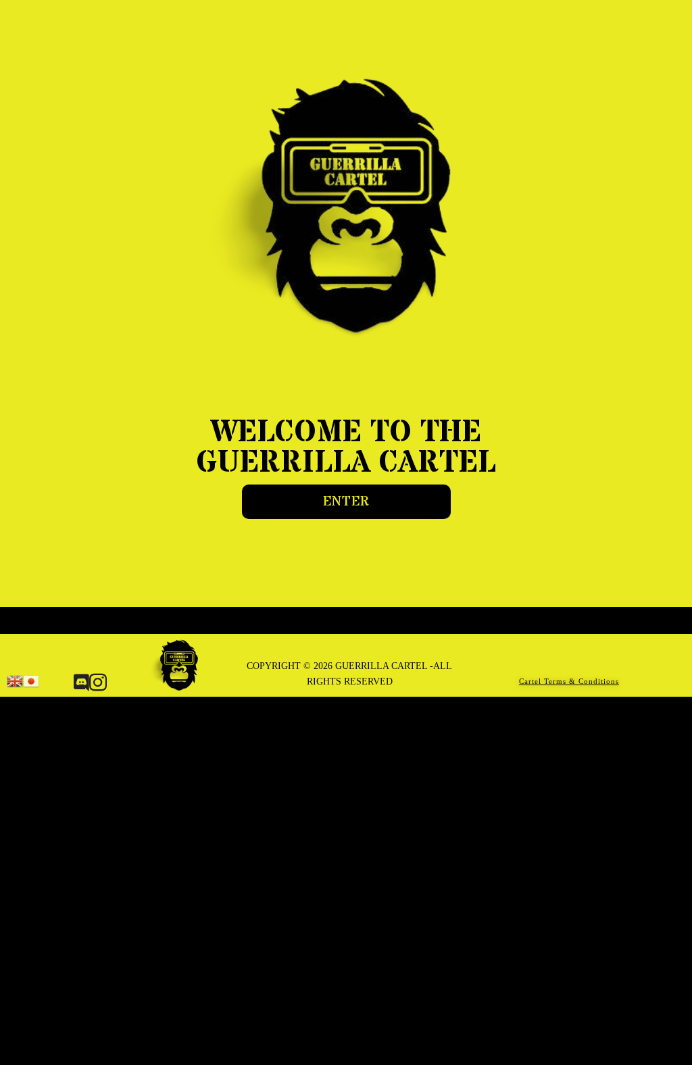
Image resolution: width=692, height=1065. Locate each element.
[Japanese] (31, 680)
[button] (346, 502)
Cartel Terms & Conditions (569, 681)
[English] (15, 680)
